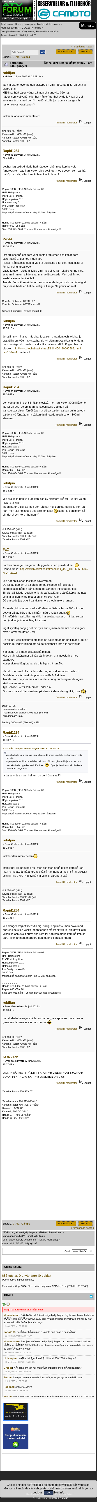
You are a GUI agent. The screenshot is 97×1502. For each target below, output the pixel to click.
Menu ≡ (87, 25)
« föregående (78, 46)
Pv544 (7, 239)
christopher (10, 1358)
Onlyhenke (28, 31)
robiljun (9, 73)
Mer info (59, 1492)
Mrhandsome (11, 1315)
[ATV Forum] (19, 19)
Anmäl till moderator (66, 122)
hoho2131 (9, 1332)
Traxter (8, 1377)
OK (49, 1492)
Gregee (8, 1367)
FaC (6, 549)
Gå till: (68, 1251)
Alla (17, 57)
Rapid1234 (11, 151)
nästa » (90, 46)
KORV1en (10, 1057)
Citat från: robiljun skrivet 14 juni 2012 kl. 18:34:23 (31, 748)
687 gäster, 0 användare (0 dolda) (26, 1275)
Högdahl (9, 1387)
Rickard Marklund (45, 31)
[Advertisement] (48, 1171)
